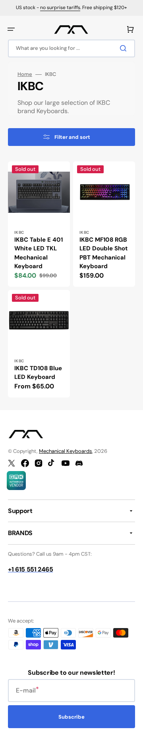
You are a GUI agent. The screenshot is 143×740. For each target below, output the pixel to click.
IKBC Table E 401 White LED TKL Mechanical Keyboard (38, 253)
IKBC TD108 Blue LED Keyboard (38, 372)
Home (24, 74)
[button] (11, 29)
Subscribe (71, 717)
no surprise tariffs (60, 7)
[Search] (124, 48)
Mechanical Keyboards (65, 451)
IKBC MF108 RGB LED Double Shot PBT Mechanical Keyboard (103, 253)
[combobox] (71, 48)
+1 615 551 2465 (30, 569)
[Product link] (39, 224)
